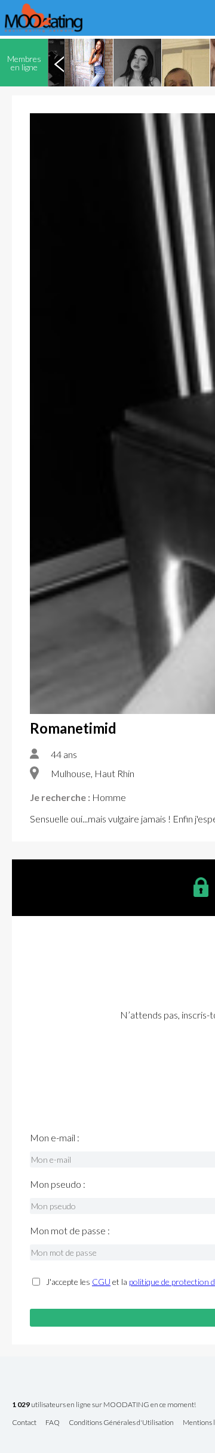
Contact (24, 1423)
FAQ (52, 1423)
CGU (101, 1282)
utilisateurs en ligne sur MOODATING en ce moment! (104, 1405)
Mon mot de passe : (70, 1230)
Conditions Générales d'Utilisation (121, 1423)
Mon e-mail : (54, 1137)
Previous (59, 62)
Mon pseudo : (57, 1184)
